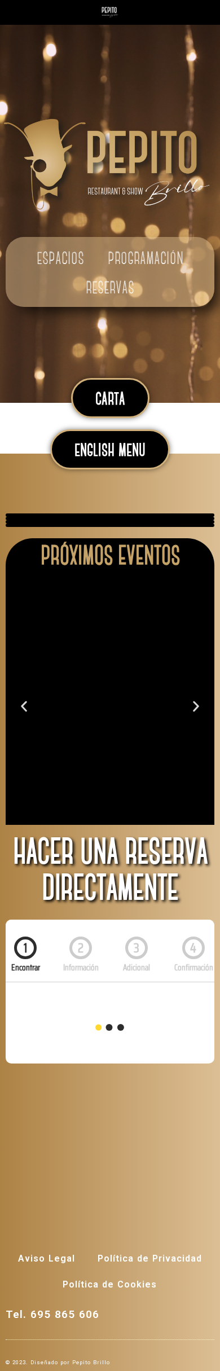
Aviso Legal (46, 1258)
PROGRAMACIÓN (145, 260)
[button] (24, 706)
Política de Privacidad (150, 1258)
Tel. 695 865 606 (52, 1314)
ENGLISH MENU (110, 451)
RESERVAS (110, 289)
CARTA (110, 400)
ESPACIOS (60, 260)
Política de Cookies (110, 1284)
